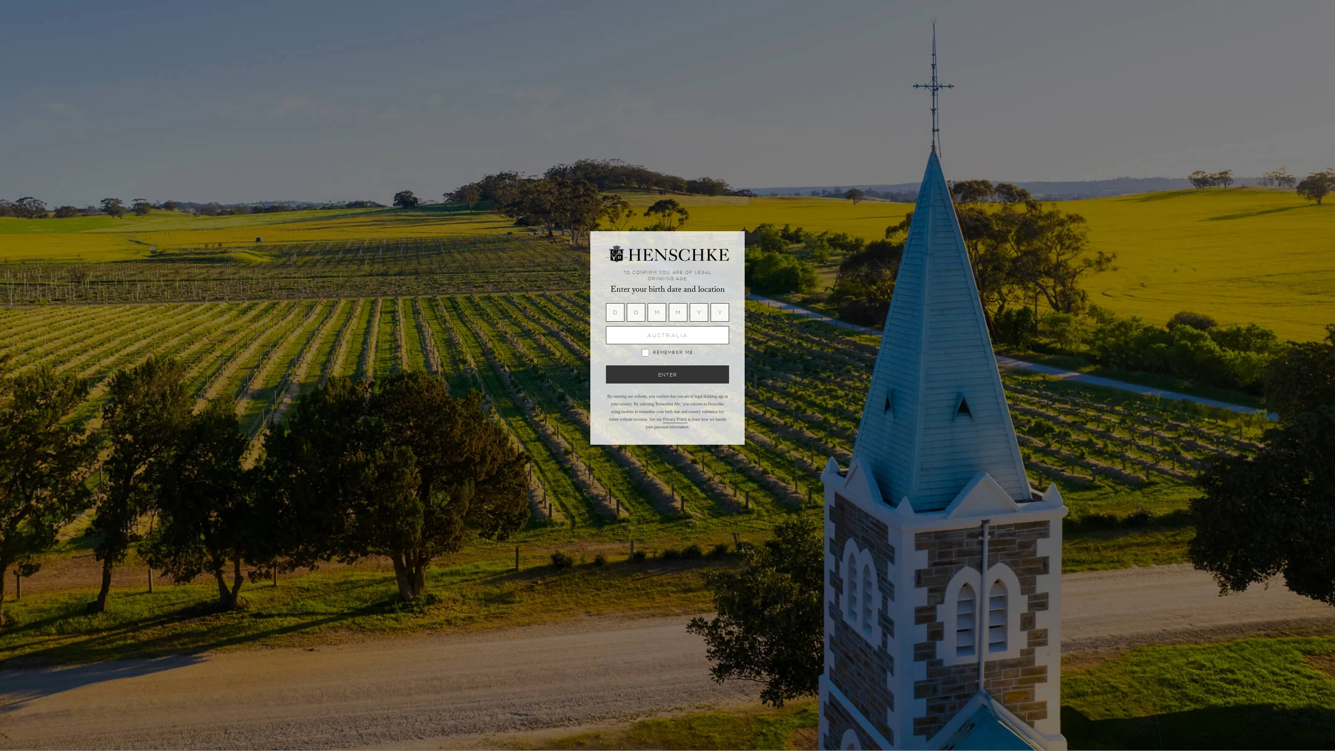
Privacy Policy (675, 419)
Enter (667, 375)
